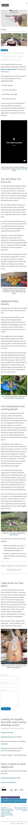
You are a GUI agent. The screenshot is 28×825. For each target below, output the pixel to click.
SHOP (21, 755)
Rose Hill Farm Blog (14, 797)
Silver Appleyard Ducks (9, 802)
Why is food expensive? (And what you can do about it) (20, 807)
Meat (24, 799)
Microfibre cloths (6, 737)
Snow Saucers (5, 748)
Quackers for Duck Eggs (8, 782)
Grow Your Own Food (14, 799)
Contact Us (6, 709)
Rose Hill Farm (14, 16)
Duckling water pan (7, 732)
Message (3, 690)
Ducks (4, 797)
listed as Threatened (8, 69)
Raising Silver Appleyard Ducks (10, 778)
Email (5, 682)
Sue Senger (4, 50)
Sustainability (21, 802)
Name (5, 675)
